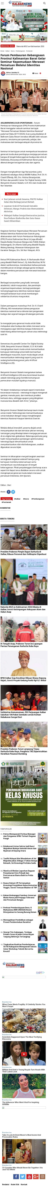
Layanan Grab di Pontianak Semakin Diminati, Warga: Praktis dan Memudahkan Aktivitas (24, 209)
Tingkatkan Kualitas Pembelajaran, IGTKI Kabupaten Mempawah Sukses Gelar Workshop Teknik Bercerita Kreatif (20, 947)
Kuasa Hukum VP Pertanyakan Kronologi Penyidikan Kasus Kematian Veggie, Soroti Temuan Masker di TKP (20, 885)
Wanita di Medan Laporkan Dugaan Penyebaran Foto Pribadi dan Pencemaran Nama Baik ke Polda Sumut (19, 874)
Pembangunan (20, 51)
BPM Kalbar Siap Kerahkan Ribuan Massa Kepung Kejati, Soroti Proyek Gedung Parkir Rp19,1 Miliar (23, 679)
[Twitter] (13, 492)
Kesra (13, 51)
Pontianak (29, 51)
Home (2, 51)
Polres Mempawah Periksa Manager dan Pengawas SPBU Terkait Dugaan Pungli (19, 836)
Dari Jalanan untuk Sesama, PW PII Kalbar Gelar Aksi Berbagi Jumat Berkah (23, 200)
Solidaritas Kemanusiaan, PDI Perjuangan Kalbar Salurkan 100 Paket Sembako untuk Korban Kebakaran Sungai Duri (23, 714)
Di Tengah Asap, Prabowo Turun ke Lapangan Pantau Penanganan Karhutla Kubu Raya (21, 644)
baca (36, 73)
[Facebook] (9, 492)
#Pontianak (6, 502)
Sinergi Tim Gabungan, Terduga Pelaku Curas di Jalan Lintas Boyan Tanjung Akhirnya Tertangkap (18, 934)
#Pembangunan (37, 499)
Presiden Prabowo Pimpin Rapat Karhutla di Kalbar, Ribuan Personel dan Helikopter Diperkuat (23, 552)
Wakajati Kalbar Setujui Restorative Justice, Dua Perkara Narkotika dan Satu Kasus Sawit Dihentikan (24, 218)
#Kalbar (17, 499)
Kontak (24, 1184)
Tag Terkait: (6, 499)
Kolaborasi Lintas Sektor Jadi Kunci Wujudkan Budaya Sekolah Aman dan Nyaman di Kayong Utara (19, 848)
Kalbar (8, 51)
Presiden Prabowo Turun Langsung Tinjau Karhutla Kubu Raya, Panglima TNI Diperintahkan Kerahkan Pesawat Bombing (24, 751)
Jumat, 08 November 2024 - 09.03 (16, 74)
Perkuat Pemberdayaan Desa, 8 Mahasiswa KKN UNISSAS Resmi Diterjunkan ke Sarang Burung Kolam (19, 909)
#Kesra (26, 499)
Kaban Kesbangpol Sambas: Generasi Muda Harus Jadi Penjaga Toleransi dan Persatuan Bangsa (19, 897)
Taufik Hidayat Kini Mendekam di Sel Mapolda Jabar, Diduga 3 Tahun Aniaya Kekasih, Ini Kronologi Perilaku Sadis (20, 860)
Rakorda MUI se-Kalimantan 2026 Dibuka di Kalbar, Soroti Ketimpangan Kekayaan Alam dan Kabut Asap (23, 609)
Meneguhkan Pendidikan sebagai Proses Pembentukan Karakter (18, 921)
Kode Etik (15, 1184)
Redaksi (5, 1184)
